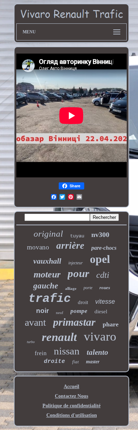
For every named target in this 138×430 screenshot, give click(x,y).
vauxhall (47, 261)
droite (54, 361)
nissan (67, 351)
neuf (59, 312)
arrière (70, 245)
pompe (78, 311)
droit (83, 301)
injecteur (75, 262)
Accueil (71, 386)
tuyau (77, 236)
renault (59, 337)
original (48, 233)
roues (104, 287)
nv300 (100, 234)
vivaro (100, 336)
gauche (45, 285)
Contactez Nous (71, 396)
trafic (49, 298)
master (92, 361)
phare (111, 324)
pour (78, 273)
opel (100, 259)
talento (97, 352)
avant (35, 322)
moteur (47, 274)
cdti (102, 275)
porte (88, 287)
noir (42, 310)
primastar (74, 322)
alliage (70, 288)
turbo (31, 342)
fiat (75, 361)
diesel (100, 311)
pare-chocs (103, 248)
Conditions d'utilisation (71, 415)
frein (41, 353)
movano (38, 247)
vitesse (105, 301)
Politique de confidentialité (71, 405)
